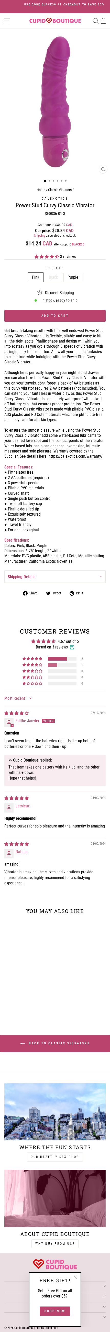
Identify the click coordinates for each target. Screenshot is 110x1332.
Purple (73, 277)
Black (53, 277)
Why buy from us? (55, 1243)
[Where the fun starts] (55, 1112)
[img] (16, 713)
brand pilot (51, 1328)
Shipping (39, 235)
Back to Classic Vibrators (58, 1043)
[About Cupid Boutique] (55, 1198)
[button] (47, 256)
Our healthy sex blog (55, 1157)
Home (41, 190)
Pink (35, 277)
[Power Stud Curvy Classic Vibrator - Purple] (29, 1005)
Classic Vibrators (60, 190)
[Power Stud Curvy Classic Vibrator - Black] (24, 1005)
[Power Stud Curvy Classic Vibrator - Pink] (18, 1005)
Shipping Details (22, 576)
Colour (55, 268)
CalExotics (55, 198)
